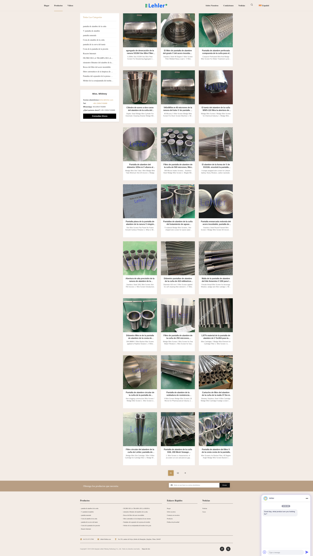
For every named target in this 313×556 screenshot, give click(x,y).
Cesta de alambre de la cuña (94, 40)
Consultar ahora (99, 116)
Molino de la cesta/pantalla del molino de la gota (99, 80)
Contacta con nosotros (173, 515)
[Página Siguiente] (185, 473)
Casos (204, 512)
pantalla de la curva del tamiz (94, 44)
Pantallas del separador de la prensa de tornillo (99, 76)
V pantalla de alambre (91, 30)
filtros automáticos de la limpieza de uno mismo (99, 71)
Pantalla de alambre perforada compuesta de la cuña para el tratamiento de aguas (216, 53)
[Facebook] (222, 549)
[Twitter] (228, 549)
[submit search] (252, 5)
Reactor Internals (89, 53)
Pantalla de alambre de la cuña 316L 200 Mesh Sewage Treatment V (178, 452)
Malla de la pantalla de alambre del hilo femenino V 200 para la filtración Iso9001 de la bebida (216, 281)
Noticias (241, 5)
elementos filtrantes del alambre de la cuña (99, 62)
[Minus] (306, 498)
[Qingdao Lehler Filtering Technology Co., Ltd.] (156, 5)
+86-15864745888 (100, 103)
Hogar (46, 5)
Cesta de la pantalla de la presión (95, 49)
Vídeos (70, 5)
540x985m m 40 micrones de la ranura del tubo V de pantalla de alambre (178, 110)
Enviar (225, 485)
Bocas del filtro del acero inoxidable (97, 67)
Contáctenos (228, 5)
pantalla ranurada (89, 35)
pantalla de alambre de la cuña (94, 26)
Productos (58, 5)
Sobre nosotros (212, 5)
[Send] (307, 552)
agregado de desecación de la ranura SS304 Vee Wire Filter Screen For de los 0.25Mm (140, 53)
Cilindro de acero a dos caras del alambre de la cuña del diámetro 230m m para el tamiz (140, 110)
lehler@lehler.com (106, 100)
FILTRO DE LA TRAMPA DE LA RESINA (99, 58)
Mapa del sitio (146, 549)
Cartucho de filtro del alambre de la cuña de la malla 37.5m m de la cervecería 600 (216, 395)
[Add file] (264, 552)
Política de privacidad (173, 522)
